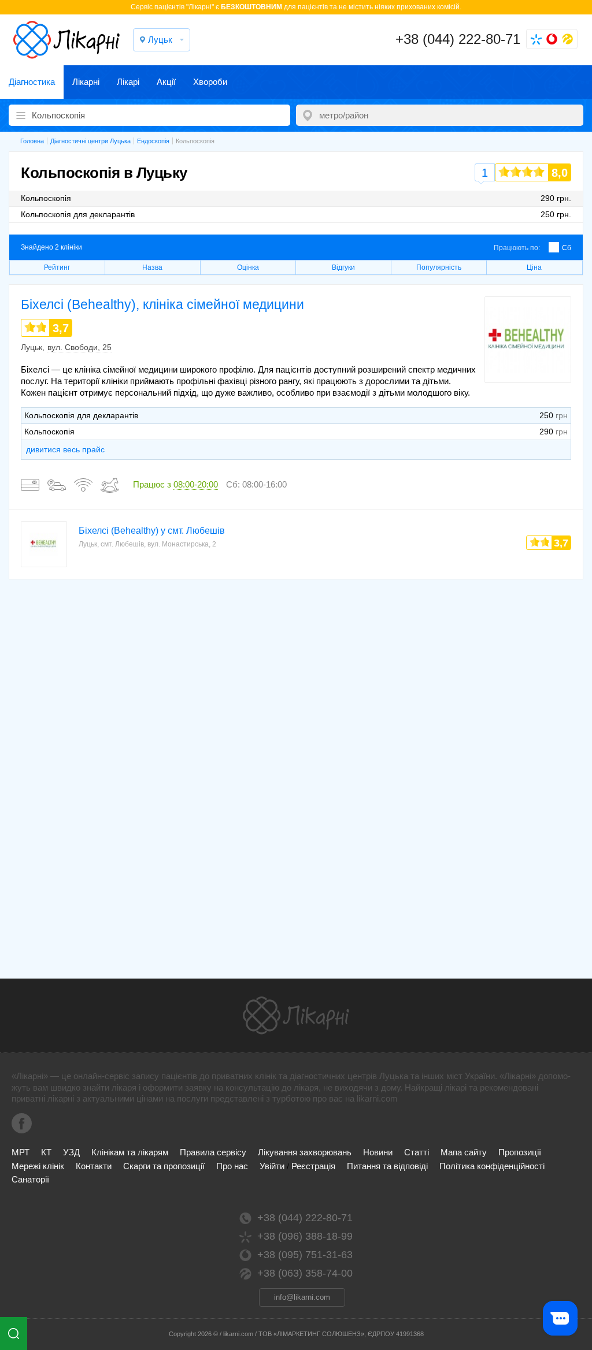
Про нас (232, 1166)
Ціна (534, 267)
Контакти (94, 1166)
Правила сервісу (213, 1152)
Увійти (272, 1166)
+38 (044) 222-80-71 (457, 39)
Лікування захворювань (305, 1152)
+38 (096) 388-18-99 (305, 1236)
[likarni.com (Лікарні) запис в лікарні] (66, 39)
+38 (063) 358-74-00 (305, 1273)
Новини (378, 1152)
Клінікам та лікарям (129, 1152)
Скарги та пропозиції (164, 1166)
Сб (566, 248)
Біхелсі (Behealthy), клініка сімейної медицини (162, 304)
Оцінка (248, 267)
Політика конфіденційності (492, 1166)
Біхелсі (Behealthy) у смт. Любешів (152, 530)
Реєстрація (313, 1166)
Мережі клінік (38, 1166)
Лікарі (128, 82)
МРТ (20, 1152)
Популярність (438, 267)
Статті (416, 1152)
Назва (152, 267)
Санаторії (30, 1179)
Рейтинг (57, 267)
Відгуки (343, 267)
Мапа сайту (464, 1152)
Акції (166, 82)
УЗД (71, 1152)
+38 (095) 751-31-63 (305, 1254)
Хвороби (210, 82)
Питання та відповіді (387, 1166)
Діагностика (32, 82)
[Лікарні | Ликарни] (296, 1015)
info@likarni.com (302, 1297)
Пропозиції (519, 1152)
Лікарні (85, 82)
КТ (46, 1152)
